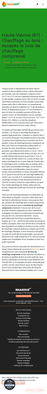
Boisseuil (35, 249)
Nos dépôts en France (20, 62)
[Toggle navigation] (42, 4)
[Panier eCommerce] (37, 4)
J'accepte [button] (39, 390)
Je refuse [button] (29, 390)
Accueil (7, 62)
